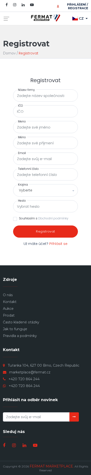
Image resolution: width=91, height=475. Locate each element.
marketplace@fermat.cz (29, 372)
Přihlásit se (58, 243)
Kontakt (10, 302)
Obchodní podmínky (53, 218)
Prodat (9, 315)
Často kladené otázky (21, 322)
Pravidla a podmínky (20, 336)
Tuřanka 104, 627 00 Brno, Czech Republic (43, 365)
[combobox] (45, 190)
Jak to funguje (15, 329)
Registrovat (45, 231)
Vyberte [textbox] (25, 190)
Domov (9, 53)
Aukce (8, 308)
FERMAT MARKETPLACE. (52, 466)
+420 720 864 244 (24, 379)
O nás (8, 295)
